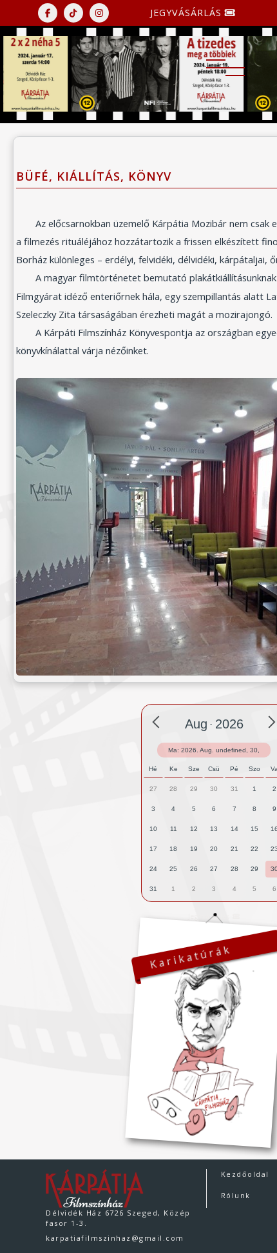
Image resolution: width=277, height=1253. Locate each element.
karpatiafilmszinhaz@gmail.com (115, 1238)
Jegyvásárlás (187, 12)
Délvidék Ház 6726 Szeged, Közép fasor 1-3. (118, 1218)
